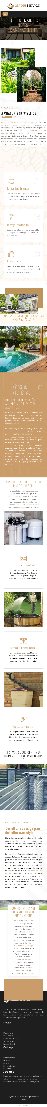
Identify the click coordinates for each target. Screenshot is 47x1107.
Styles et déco (9, 108)
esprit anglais (21, 122)
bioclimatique (23, 225)
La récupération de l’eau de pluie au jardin (23, 484)
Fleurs (13, 982)
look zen (34, 122)
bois (25, 261)
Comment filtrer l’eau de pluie (22, 648)
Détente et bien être (27, 390)
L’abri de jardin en (14, 261)
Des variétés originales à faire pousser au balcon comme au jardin (23, 991)
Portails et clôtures (16, 823)
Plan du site (23, 1106)
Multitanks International (29, 505)
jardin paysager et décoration (17, 125)
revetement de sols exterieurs (16, 431)
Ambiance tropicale (8, 122)
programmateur (19, 946)
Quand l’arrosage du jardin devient (23, 910)
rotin (27, 188)
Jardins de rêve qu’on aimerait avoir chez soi (23, 318)
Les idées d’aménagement (24, 25)
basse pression (28, 973)
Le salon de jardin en (16, 188)
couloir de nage (19, 464)
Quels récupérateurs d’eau (23, 565)
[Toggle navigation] (5, 14)
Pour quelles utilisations (22, 726)
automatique (23, 915)
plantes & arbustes (27, 982)
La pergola (12, 225)
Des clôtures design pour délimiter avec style (22, 830)
